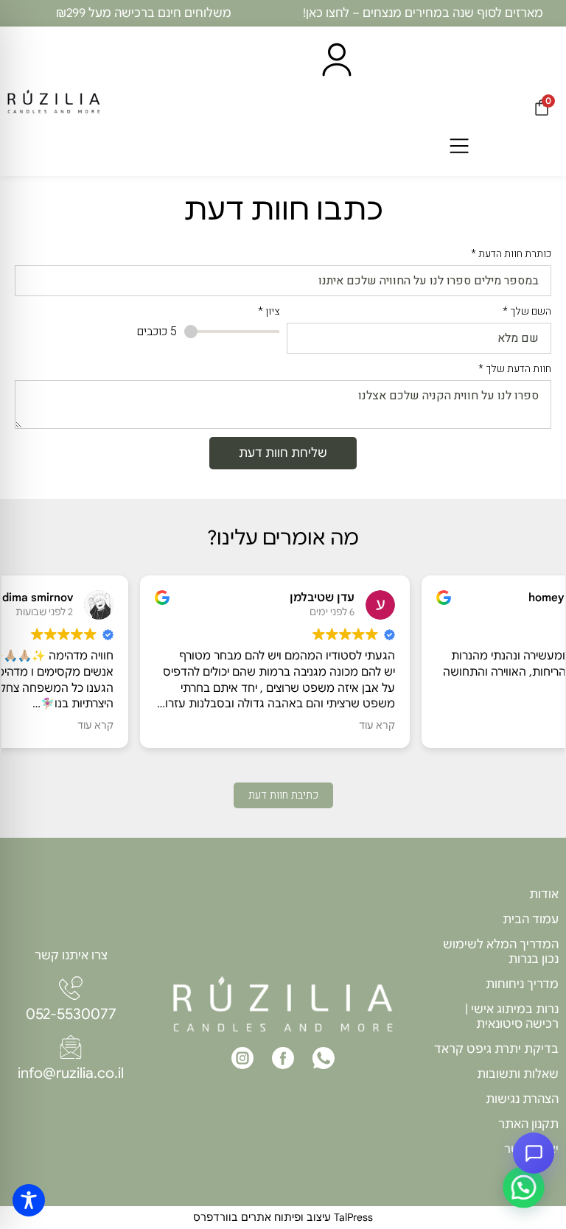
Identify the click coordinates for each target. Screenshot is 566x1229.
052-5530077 (71, 1014)
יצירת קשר (531, 1149)
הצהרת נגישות (522, 1099)
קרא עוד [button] (244, 725)
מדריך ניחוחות (522, 984)
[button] (523, 1187)
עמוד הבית (531, 919)
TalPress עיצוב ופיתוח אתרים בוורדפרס (283, 1217)
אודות (544, 894)
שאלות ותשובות (518, 1074)
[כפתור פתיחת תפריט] (459, 146)
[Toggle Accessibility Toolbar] (28, 1200)
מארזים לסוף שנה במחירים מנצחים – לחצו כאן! (423, 13)
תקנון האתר (528, 1124)
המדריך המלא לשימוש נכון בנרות (501, 952)
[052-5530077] (71, 988)
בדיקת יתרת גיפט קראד (496, 1049)
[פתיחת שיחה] (533, 1153)
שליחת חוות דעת (283, 453)
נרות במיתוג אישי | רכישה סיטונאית (512, 1017)
